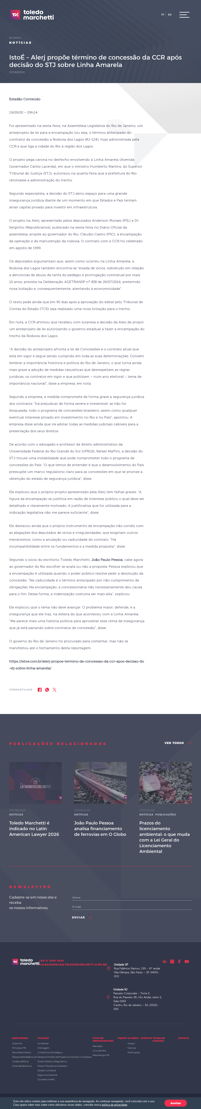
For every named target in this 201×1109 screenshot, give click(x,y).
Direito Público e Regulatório (52, 1061)
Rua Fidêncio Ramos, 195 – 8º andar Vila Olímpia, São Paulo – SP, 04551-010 (137, 970)
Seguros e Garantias (47, 1075)
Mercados (98, 1046)
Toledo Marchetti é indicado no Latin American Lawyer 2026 (34, 828)
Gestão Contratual (46, 1070)
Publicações (165, 814)
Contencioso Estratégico (50, 1052)
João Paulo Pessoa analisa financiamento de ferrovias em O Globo (100, 828)
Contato (183, 1038)
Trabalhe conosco (159, 1039)
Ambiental (42, 1043)
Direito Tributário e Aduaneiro (52, 1066)
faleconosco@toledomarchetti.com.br (73, 964)
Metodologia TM (101, 1055)
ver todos (174, 743)
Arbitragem (43, 1048)
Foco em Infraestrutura (103, 1039)
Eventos (146, 1038)
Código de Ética (20, 1061)
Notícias (20, 42)
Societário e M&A (46, 1079)
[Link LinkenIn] (164, 961)
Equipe (122, 1038)
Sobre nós (17, 1043)
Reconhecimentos (21, 1052)
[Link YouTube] (187, 961)
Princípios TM (19, 1048)
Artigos (131, 1043)
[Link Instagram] (172, 961)
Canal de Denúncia (21, 1066)
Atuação (43, 1038)
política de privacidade (114, 1104)
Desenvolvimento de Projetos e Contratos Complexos (64, 1057)
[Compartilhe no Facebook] (40, 689)
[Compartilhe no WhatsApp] (47, 689)
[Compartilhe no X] (55, 689)
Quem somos (20, 1038)
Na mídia (133, 1038)
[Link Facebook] (179, 961)
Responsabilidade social (24, 1057)
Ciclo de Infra (99, 1050)
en (170, 14)
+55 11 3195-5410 (51, 960)
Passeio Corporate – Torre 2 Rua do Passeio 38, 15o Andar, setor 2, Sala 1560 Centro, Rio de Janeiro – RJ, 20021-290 (137, 999)
